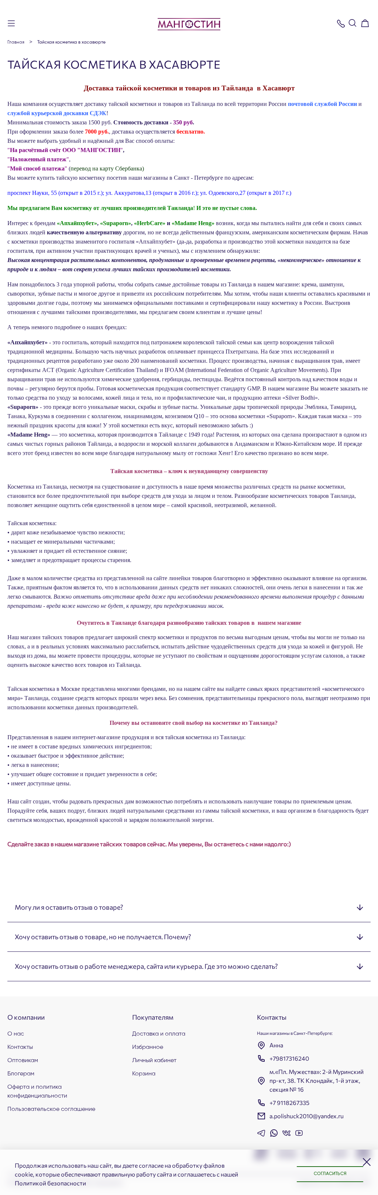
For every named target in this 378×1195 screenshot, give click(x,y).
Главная (15, 42)
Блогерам (20, 1074)
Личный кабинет (154, 1061)
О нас (15, 1034)
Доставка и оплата (158, 1034)
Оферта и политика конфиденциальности (37, 1091)
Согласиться (330, 1174)
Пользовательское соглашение (51, 1109)
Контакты (20, 1047)
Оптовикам (22, 1061)
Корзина (143, 1074)
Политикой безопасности (50, 1183)
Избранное (147, 1047)
